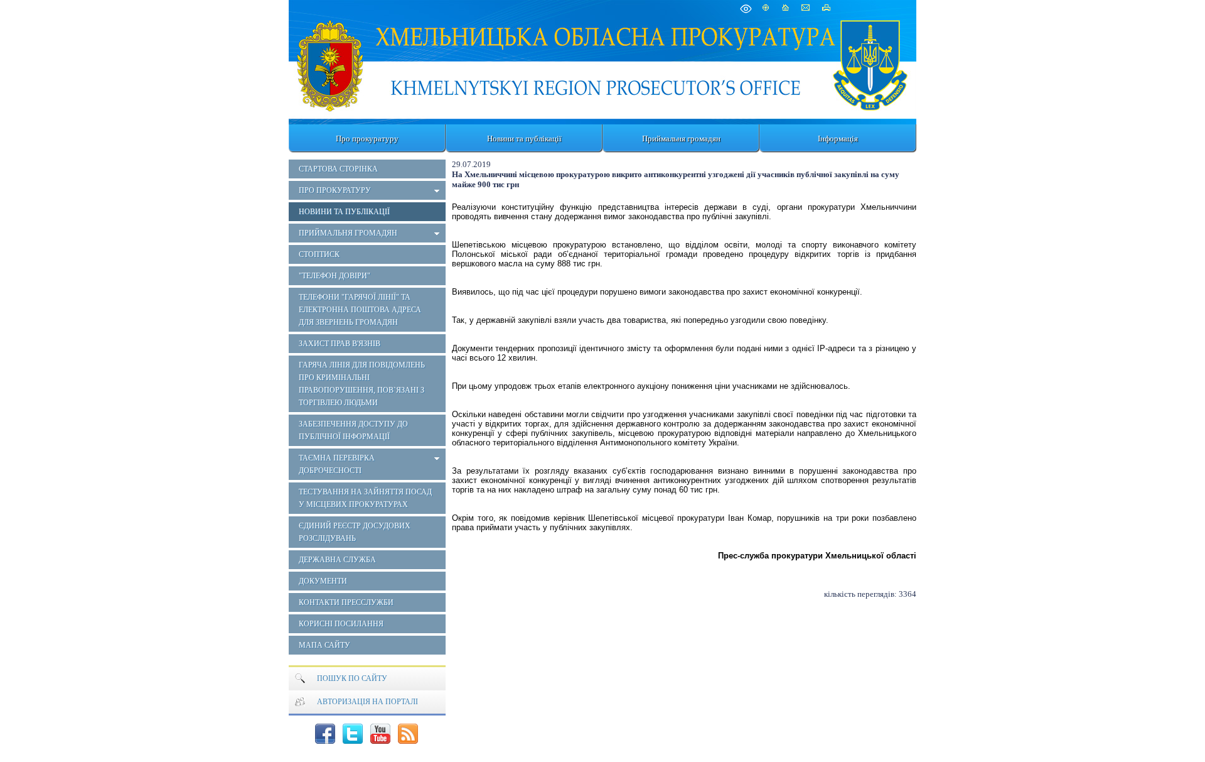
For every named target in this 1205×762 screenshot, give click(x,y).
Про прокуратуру (367, 138)
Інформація (838, 138)
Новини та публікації (524, 138)
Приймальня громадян (681, 138)
